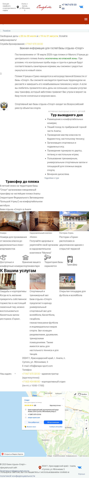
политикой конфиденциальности (17, 476)
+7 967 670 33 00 (34, 44)
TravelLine (6, 31)
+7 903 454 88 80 (31, 381)
